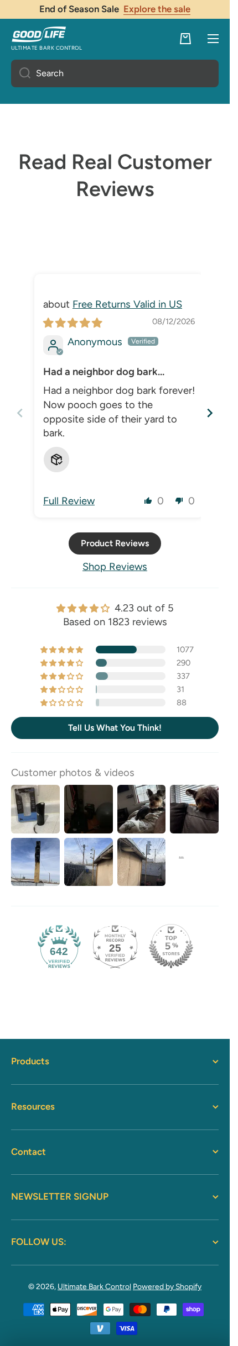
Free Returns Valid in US (127, 304)
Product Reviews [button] (115, 543)
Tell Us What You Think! (115, 727)
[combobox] (115, 73)
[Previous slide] (20, 412)
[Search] (20, 73)
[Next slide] (210, 412)
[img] (72, 323)
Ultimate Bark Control (94, 1286)
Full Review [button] (69, 501)
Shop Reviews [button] (114, 567)
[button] (185, 38)
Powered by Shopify (167, 1286)
